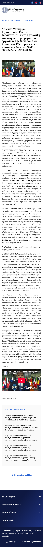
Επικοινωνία (8, 520)
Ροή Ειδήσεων (15, 20)
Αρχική (4, 20)
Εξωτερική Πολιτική (12, 504)
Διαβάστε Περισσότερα (31, 542)
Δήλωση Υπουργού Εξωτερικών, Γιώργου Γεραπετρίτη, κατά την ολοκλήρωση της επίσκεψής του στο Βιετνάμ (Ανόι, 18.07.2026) (20, 447)
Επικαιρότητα (9, 512)
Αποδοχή (12, 542)
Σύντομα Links (7, 2)
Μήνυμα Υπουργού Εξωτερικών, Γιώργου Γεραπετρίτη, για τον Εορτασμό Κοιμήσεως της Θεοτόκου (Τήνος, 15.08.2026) (21, 427)
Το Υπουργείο (8, 496)
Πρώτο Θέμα (28, 20)
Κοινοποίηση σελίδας (23, 475)
